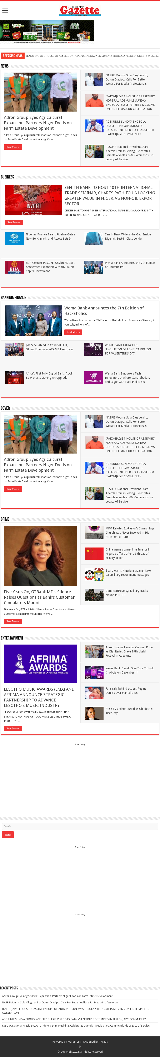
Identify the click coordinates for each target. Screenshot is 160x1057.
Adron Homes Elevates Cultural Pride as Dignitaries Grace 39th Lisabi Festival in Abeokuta (129, 651)
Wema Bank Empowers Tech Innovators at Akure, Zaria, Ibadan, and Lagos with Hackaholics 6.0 (127, 377)
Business (7, 177)
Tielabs (103, 1041)
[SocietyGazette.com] (80, 10)
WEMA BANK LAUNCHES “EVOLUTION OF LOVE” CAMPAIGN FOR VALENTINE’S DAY (128, 349)
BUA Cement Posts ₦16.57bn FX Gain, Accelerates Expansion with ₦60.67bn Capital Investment (50, 267)
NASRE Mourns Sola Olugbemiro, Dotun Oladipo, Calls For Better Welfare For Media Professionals (127, 79)
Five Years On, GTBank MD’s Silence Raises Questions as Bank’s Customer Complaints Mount (39, 597)
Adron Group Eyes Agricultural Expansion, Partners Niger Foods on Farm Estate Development (38, 123)
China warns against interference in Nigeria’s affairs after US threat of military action (128, 553)
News (5, 66)
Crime (5, 519)
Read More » (12, 147)
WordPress (74, 1041)
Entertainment (12, 638)
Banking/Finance (13, 297)
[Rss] (80, 1046)
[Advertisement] (80, 775)
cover (5, 408)
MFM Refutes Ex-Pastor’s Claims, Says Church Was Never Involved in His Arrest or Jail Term (130, 532)
